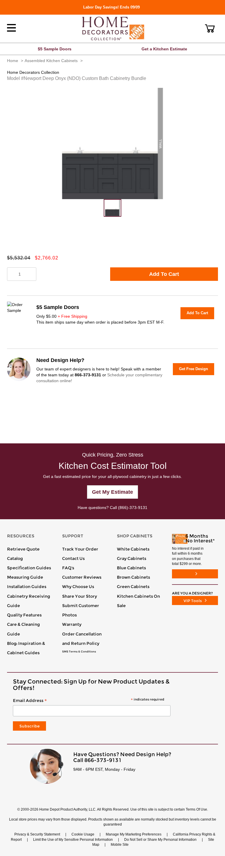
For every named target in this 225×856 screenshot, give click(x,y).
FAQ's (68, 567)
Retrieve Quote (23, 549)
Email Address (88, 700)
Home (12, 60)
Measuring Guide (25, 577)
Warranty (71, 624)
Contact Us (73, 558)
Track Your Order (80, 549)
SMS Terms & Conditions (79, 651)
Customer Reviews (81, 577)
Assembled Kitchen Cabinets (51, 60)
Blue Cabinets (131, 567)
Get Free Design (193, 369)
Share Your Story (79, 596)
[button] (210, 28)
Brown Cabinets (133, 577)
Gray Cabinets (131, 558)
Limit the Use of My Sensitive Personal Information (73, 840)
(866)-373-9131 (132, 507)
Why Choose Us (78, 586)
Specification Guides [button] (29, 567)
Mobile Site (120, 845)
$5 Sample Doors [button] (54, 49)
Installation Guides (26, 586)
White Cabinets (133, 549)
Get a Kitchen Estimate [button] (164, 49)
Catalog (15, 558)
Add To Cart (164, 274)
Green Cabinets (133, 586)
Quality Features (24, 615)
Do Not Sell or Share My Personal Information (160, 840)
